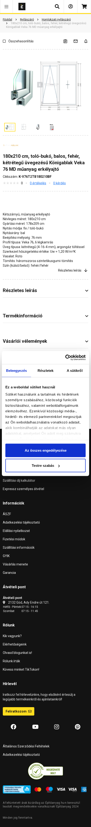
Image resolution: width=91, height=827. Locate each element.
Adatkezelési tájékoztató (21, 522)
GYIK (6, 556)
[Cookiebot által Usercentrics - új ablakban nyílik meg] (65, 358)
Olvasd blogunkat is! (17, 653)
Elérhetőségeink (15, 644)
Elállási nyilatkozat (16, 531)
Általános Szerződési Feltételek (26, 746)
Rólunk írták (11, 661)
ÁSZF (7, 514)
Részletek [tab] (46, 370)
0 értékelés (38, 183)
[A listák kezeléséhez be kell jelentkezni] (68, 41)
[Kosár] (84, 6)
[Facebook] (13, 727)
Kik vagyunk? (12, 636)
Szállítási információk (19, 547)
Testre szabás (43, 465)
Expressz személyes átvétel (23, 489)
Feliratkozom (16, 711)
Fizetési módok (14, 539)
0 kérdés (59, 183)
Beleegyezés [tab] (16, 370)
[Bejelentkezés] (70, 6)
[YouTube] (35, 727)
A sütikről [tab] (75, 370)
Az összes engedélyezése (45, 450)
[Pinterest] (77, 727)
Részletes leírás (69, 270)
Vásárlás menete (15, 564)
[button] (6, 6)
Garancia (9, 573)
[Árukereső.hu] (45, 771)
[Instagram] (56, 727)
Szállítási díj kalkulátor (19, 480)
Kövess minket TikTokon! (21, 669)
